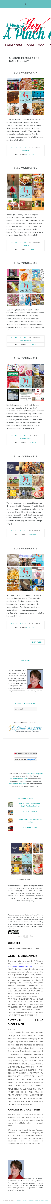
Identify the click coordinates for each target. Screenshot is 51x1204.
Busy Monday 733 (25, 456)
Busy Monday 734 (25, 358)
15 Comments (25, 340)
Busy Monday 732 (25, 548)
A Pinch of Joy (26, 25)
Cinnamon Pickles (30, 827)
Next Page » (37, 642)
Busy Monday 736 (25, 167)
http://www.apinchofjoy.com (20, 966)
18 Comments (25, 438)
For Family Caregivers (34, 774)
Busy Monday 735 (25, 263)
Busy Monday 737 (25, 72)
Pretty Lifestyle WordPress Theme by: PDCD (32, 1201)
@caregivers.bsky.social (18, 784)
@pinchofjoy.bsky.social (19, 779)
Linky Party (31, 154)
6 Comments (25, 150)
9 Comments (25, 245)
